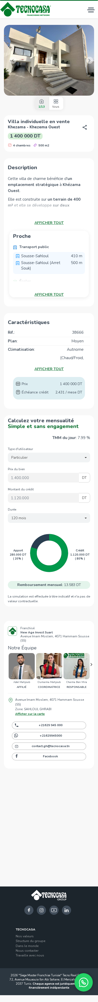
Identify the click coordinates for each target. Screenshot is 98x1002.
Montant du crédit (21, 489)
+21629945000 (51, 735)
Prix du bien (16, 469)
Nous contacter (27, 951)
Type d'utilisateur (20, 449)
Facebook (50, 756)
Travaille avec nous (30, 955)
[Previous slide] (6, 664)
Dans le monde (27, 946)
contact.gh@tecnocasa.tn (51, 746)
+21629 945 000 (50, 725)
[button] (11, 60)
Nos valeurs (25, 936)
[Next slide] (91, 664)
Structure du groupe (30, 941)
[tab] (41, 103)
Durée (12, 509)
